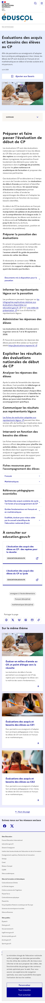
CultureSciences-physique (10, 897)
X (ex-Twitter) (12, 826)
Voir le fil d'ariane (8, 27)
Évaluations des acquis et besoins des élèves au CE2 (20, 780)
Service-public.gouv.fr (9, 936)
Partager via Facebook (6, 620)
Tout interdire (24, 990)
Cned (3, 862)
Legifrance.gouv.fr (8, 933)
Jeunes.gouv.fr (6, 940)
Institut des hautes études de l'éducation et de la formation (21, 851)
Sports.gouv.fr (6, 944)
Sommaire (10, 117)
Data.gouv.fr (6, 925)
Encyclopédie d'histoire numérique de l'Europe (17, 905)
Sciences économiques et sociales (13, 909)
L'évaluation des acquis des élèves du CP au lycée (20, 572)
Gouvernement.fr (7, 929)
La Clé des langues (8, 886)
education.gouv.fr (8, 844)
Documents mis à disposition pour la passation (21, 279)
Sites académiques (8, 873)
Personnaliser (24, 985)
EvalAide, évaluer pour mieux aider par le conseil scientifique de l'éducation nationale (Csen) (20, 520)
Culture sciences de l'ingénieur (12, 890)
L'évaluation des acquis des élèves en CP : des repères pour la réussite (21, 549)
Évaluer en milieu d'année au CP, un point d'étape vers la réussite (22, 665)
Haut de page (24, 811)
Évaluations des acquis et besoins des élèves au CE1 (20, 723)
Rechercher (35, 3)
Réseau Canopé (7, 866)
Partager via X (12, 620)
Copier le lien (38, 620)
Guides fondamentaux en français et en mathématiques (21, 510)
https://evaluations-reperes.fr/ (21, 345)
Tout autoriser (24, 994)
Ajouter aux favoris (24, 76)
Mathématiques (12, 481)
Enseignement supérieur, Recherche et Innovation (18, 855)
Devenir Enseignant (8, 848)
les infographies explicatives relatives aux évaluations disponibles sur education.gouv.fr (21, 303)
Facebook (4, 826)
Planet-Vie (5, 901)
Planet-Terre (6, 894)
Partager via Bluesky (19, 620)
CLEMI (4, 870)
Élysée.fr (5, 921)
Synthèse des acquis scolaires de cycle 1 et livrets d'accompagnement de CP (21, 502)
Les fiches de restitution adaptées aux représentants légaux (19, 419)
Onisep (4, 859)
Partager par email (32, 620)
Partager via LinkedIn (25, 620)
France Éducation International (12, 840)
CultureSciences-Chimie (10, 883)
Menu (41, 3)
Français (8, 476)
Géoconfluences (7, 912)
